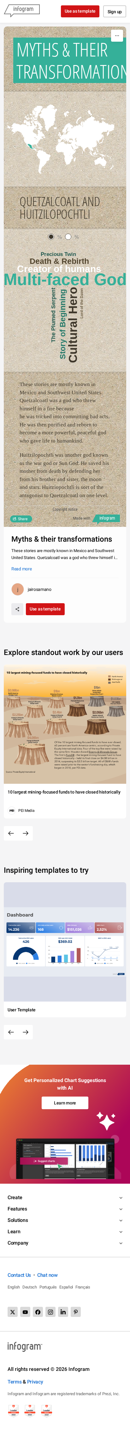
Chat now (47, 1275)
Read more (21, 568)
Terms (15, 1382)
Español (66, 1287)
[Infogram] (22, 11)
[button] (31, 147)
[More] (117, 36)
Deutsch (29, 1287)
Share (22, 519)
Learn (14, 1232)
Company (18, 1243)
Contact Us (19, 1275)
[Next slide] (26, 833)
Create (15, 1197)
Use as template (80, 11)
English (14, 1287)
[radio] (56, 237)
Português (48, 1287)
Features (17, 1209)
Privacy (35, 1382)
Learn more (65, 1102)
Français (82, 1287)
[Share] (17, 609)
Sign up (115, 11)
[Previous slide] (11, 833)
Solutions (18, 1220)
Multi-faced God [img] (65, 280)
